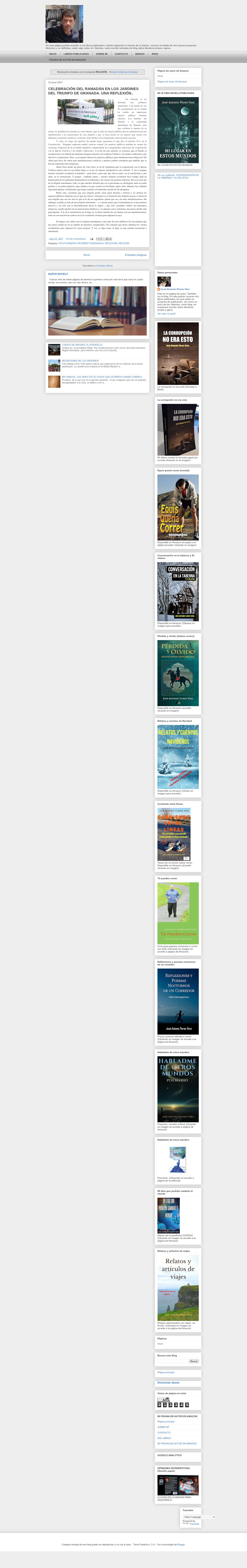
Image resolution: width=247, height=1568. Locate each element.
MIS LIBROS (164, 1438)
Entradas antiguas (136, 255)
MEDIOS (140, 54)
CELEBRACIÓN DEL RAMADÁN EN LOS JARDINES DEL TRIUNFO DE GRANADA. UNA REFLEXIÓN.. (93, 91)
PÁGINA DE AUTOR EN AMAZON (67, 59)
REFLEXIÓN (111, 243)
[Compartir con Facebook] (107, 239)
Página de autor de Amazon (172, 81)
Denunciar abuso (168, 1382)
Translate (194, 1523)
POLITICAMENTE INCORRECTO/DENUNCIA (81, 243)
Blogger (181, 1544)
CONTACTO (121, 54)
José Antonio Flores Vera (175, 289)
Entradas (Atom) (105, 265)
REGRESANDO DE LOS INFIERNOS (80, 361)
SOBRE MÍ (102, 54)
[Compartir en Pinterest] (110, 239)
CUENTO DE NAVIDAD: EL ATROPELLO (82, 345)
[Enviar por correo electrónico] (97, 239)
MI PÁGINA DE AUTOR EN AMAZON (176, 1443)
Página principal (165, 1372)
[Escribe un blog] (100, 239)
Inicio (87, 255)
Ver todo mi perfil (166, 313)
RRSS (155, 54)
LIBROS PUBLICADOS (76, 54)
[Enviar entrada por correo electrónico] (91, 239)
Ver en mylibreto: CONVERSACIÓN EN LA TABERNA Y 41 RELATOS (178, 176)
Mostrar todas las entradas (123, 72)
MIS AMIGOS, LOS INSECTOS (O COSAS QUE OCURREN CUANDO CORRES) (102, 377)
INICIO (52, 54)
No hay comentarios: (76, 239)
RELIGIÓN (124, 243)
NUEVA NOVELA (58, 274)
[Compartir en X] (104, 239)
